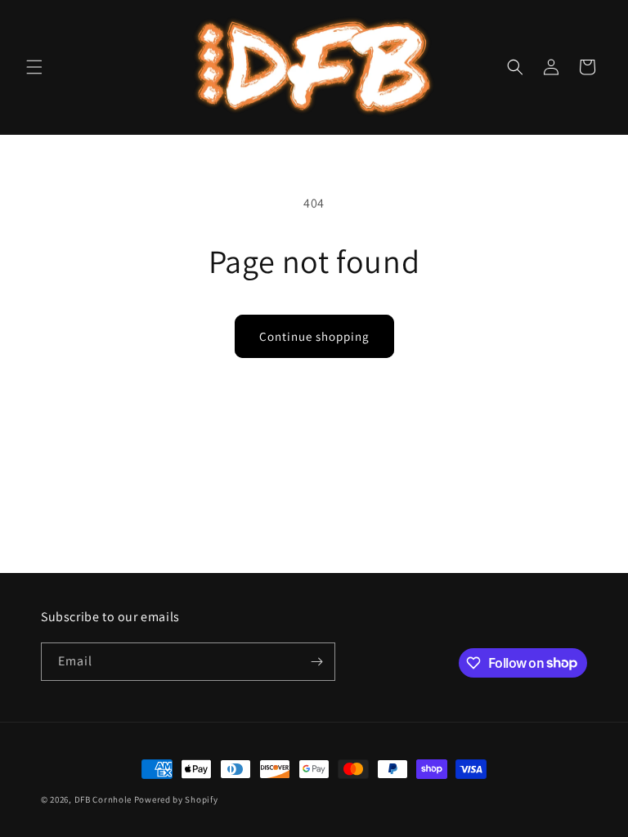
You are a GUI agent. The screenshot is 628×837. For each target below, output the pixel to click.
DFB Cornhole (103, 799)
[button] (34, 67)
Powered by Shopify (176, 799)
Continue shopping (314, 336)
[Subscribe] (316, 661)
